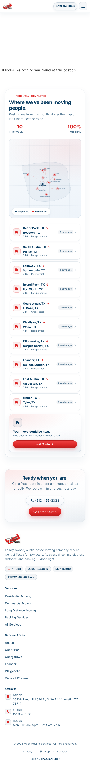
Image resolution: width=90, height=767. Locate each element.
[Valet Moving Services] (45, 539)
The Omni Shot (50, 759)
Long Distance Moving (20, 610)
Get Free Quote (45, 512)
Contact (62, 751)
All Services (13, 624)
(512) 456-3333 (65, 6)
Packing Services (17, 617)
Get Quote (43, 444)
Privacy (27, 751)
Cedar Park (13, 649)
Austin (9, 642)
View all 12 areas (16, 678)
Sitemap (45, 751)
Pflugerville (12, 671)
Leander (10, 664)
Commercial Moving (18, 603)
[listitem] (45, 232)
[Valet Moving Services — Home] (27, 6)
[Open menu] (83, 6)
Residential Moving (18, 596)
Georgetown (13, 657)
